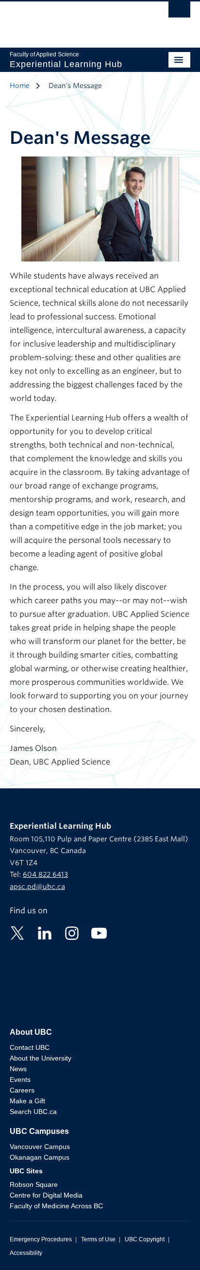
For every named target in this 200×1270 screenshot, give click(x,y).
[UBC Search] (179, 12)
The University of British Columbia (73, 19)
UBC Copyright (145, 1239)
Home (20, 85)
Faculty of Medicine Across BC (56, 1206)
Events (20, 1079)
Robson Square (34, 1184)
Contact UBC (30, 1047)
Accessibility (26, 1253)
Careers (22, 1090)
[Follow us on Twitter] (17, 933)
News (18, 1069)
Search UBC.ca (33, 1111)
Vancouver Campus (40, 1146)
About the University (40, 1058)
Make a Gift (27, 1101)
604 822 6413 (45, 874)
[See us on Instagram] (72, 933)
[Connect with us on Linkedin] (44, 933)
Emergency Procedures (41, 1239)
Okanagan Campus (39, 1157)
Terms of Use (98, 1239)
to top (169, 1245)
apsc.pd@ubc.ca (37, 886)
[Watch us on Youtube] (99, 933)
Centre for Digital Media (46, 1195)
